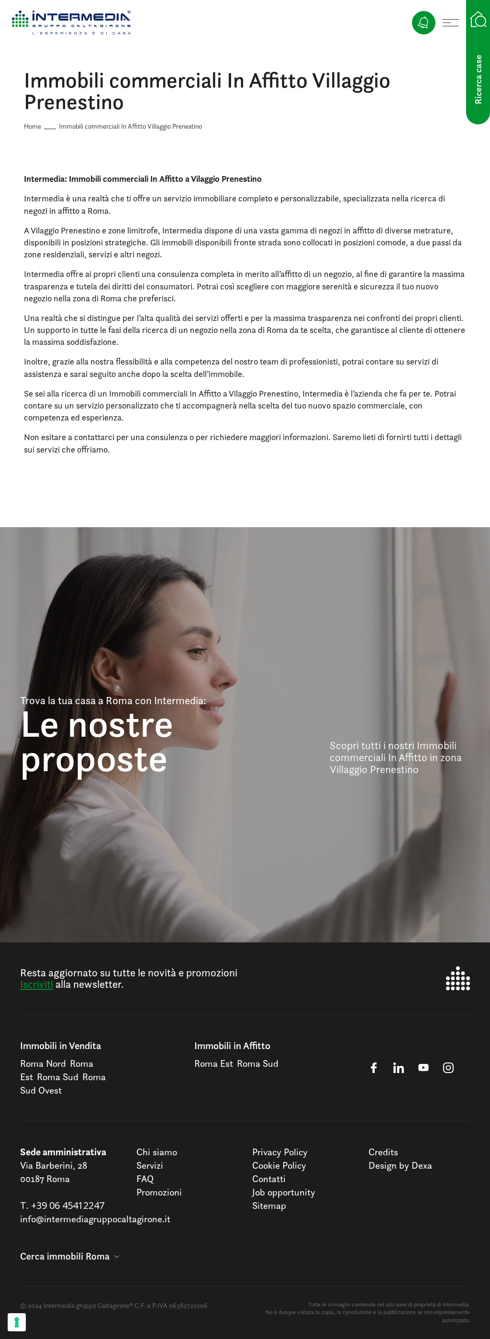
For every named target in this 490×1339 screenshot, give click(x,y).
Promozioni (159, 1192)
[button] (69, 1256)
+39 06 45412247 (67, 1205)
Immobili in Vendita (60, 1045)
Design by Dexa (400, 1165)
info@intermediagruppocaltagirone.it (95, 1219)
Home (32, 126)
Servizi (149, 1165)
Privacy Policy (280, 1152)
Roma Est (213, 1063)
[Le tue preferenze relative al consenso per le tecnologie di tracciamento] (17, 1322)
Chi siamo (156, 1152)
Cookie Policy (279, 1165)
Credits (383, 1152)
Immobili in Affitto (232, 1045)
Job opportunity (283, 1192)
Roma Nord (43, 1063)
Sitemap (269, 1205)
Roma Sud (57, 1077)
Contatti (269, 1178)
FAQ (145, 1178)
